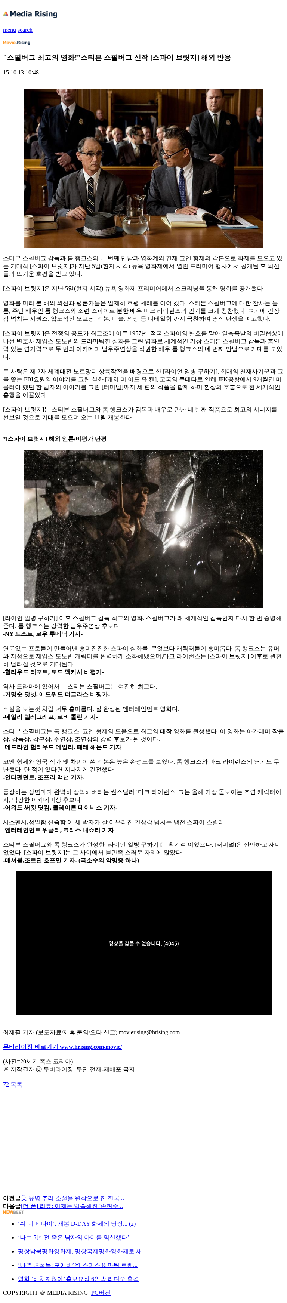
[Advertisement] (63, 1105)
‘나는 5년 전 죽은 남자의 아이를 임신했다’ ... (76, 1237)
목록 (16, 1084)
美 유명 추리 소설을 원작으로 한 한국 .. (72, 1198)
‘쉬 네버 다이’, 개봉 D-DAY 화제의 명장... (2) (77, 1223)
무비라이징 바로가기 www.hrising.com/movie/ (62, 1047)
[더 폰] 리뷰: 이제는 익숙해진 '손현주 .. (72, 1206)
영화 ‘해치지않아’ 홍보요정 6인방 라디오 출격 (78, 1279)
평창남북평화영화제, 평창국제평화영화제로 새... (82, 1251)
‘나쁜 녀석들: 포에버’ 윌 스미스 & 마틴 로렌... (78, 1265)
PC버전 (101, 1293)
